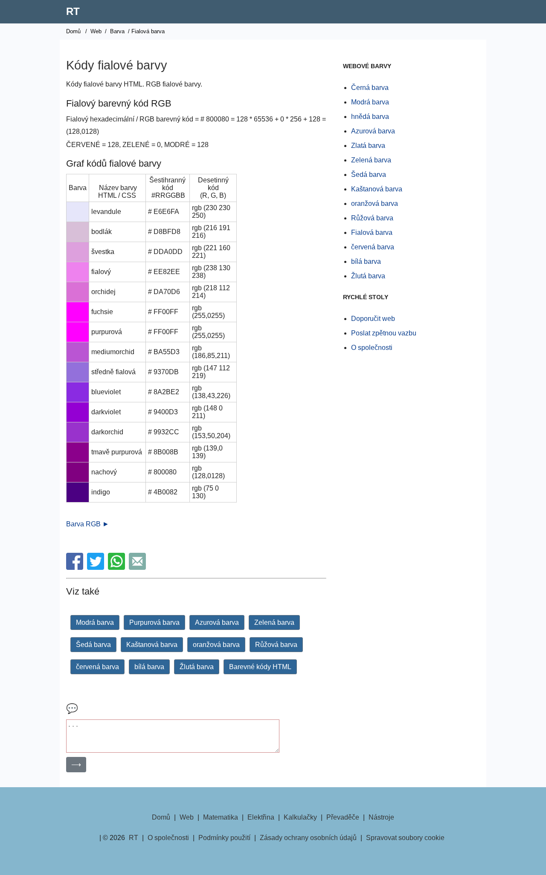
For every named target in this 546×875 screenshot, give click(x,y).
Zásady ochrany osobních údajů (308, 837)
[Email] (138, 567)
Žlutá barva (197, 666)
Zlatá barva (368, 145)
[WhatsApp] (117, 567)
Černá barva (370, 87)
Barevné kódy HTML (260, 666)
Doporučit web (373, 318)
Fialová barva (371, 232)
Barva (117, 31)
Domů (73, 31)
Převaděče (342, 817)
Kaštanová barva (151, 644)
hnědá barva (370, 116)
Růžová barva (276, 644)
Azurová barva (217, 622)
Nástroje (381, 817)
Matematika (220, 817)
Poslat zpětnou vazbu (383, 333)
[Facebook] (75, 567)
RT (73, 11)
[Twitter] (96, 567)
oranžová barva (216, 644)
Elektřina (260, 817)
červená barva (97, 666)
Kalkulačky (300, 817)
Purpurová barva (154, 622)
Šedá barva (93, 644)
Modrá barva (95, 622)
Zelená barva (274, 622)
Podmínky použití (224, 837)
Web (96, 31)
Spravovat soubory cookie (405, 837)
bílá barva (149, 666)
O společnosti (371, 347)
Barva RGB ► (87, 524)
